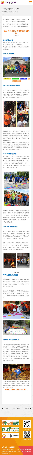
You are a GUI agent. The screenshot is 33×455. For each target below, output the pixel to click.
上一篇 (6, 408)
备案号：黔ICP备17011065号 (24, 451)
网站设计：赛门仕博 (6, 453)
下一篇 (27, 408)
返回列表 (17, 408)
